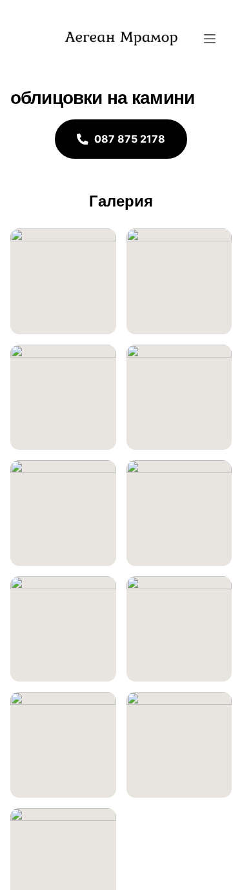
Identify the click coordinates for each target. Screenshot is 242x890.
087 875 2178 (129, 138)
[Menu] (210, 39)
